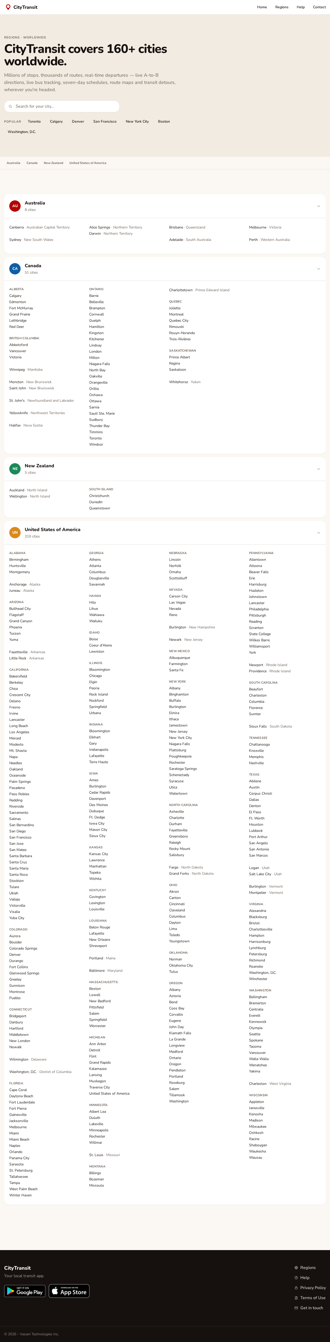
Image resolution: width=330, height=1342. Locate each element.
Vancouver (17, 351)
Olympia (255, 1027)
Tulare (14, 887)
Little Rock (26, 658)
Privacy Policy (313, 1288)
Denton (255, 805)
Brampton (97, 308)
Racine (254, 1138)
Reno (173, 614)
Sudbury (96, 419)
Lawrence (97, 860)
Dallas (254, 799)
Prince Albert (179, 357)
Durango (16, 960)
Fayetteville (27, 652)
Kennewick (257, 1021)
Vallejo (14, 899)
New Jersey (178, 731)
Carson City (178, 596)
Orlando (15, 1151)
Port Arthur (258, 836)
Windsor (96, 444)
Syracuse (176, 781)
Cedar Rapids (99, 792)
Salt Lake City (265, 874)
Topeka (95, 872)
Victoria (15, 357)
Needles (15, 763)
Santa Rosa (18, 874)
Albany (174, 688)
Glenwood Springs (24, 973)
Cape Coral (18, 1089)
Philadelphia (259, 609)
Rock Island (98, 694)
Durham (175, 824)
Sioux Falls (270, 726)
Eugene (175, 1020)
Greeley (15, 979)
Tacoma (255, 1046)
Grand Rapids (100, 1062)
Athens (95, 559)
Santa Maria (18, 868)
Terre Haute (98, 762)
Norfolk (175, 565)
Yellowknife (37, 413)
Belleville (96, 301)
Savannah (97, 584)
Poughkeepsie (180, 756)
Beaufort (256, 689)
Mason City (98, 829)
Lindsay (95, 345)
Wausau (255, 1157)
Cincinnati (177, 904)
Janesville (256, 1108)
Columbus (97, 572)
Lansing (95, 1074)
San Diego (17, 831)
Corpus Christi (260, 793)
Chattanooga (259, 744)
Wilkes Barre (259, 640)
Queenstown (99, 508)
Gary (93, 743)
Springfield (98, 706)
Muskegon (97, 1081)
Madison (256, 1120)
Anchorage (24, 584)
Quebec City (178, 320)
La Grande (177, 1039)
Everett (254, 1015)
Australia (13, 163)
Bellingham (258, 996)
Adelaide (190, 239)
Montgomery (19, 572)
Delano (15, 701)
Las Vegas (177, 602)
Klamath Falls (180, 1033)
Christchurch (99, 495)
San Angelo (258, 843)
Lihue (93, 608)
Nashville (256, 763)
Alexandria (257, 910)
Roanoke (256, 966)
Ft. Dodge (97, 817)
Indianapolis (99, 749)
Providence (270, 671)
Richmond (257, 960)
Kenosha (256, 1114)
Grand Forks (191, 873)
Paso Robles (19, 794)
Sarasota (16, 1164)
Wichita (95, 878)
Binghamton (179, 694)
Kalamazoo (98, 1068)
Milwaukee (257, 1126)
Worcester (97, 1025)
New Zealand (53, 163)
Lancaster (17, 719)
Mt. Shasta (18, 750)
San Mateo (18, 849)
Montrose (17, 991)
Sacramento (18, 812)
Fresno (14, 707)
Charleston (258, 695)
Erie (252, 578)
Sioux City (97, 835)
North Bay (97, 370)
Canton (175, 897)
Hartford (16, 1028)
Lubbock (256, 830)
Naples (14, 1145)
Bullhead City (20, 608)
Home (262, 7)
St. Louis (104, 1154)
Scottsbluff (178, 578)
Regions (281, 7)
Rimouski (176, 326)
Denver (78, 121)
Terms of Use (313, 1298)
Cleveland (177, 910)
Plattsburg (177, 750)
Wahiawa (96, 614)
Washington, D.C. (22, 131)
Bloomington (99, 669)
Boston (164, 121)
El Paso (255, 812)
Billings (95, 1173)
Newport (268, 664)
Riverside (16, 806)
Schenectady (179, 774)
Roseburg (177, 1082)
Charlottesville (260, 929)
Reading (255, 621)
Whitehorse (185, 382)
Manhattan (97, 866)
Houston (256, 824)
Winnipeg (26, 369)
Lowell (94, 994)
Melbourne (265, 227)
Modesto (16, 744)
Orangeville (98, 382)
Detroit (94, 1050)
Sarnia (94, 407)
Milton (94, 357)
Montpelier (266, 892)
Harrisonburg (259, 941)
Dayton (175, 922)
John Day (176, 1026)
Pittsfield (96, 1007)
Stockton (16, 880)
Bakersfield (18, 676)
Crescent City (19, 694)
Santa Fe (176, 670)
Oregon (175, 1064)
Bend (173, 1002)
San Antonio (259, 849)
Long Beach (18, 725)
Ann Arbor (97, 1043)
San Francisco (105, 121)
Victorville (17, 905)
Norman (175, 959)
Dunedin (96, 502)
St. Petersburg (20, 1170)
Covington (97, 896)
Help (301, 7)
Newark (186, 639)
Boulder (15, 942)
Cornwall (96, 314)
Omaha (175, 572)
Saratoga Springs (183, 768)
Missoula (96, 1185)
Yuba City (16, 917)
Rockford (96, 700)
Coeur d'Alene (100, 645)
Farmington (178, 663)
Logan (259, 867)
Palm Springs (20, 781)
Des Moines (98, 804)
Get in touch (311, 1308)
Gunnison (17, 985)
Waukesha (257, 1151)
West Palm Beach (23, 1189)
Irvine (13, 713)
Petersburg (258, 954)
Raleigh (175, 842)
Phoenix (15, 627)
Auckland (28, 490)
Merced (15, 738)
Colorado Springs (23, 948)
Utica (173, 787)
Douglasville (99, 578)
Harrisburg (257, 584)
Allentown (257, 559)
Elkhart (95, 737)
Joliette (174, 308)
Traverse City (99, 1087)
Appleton (256, 1101)
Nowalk (15, 1047)
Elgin (93, 682)
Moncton (30, 382)
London (95, 351)
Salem (94, 1013)
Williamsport (259, 646)
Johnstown (258, 596)
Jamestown (178, 725)
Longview (177, 1045)
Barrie (93, 295)
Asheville (176, 811)
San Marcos (258, 855)
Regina (174, 363)
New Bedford (100, 1001)
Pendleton (177, 1070)
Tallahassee (18, 1176)
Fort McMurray (21, 308)
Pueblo (15, 998)
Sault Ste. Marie (102, 413)
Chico (13, 688)
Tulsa (173, 971)
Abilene (255, 781)
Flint (92, 1056)
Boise (93, 639)
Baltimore (105, 970)
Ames (93, 780)
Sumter (255, 714)
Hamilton (96, 326)
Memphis (256, 756)
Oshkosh (256, 1132)
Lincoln (175, 559)
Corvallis (176, 1014)
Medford (176, 1051)
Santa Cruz (18, 862)
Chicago (95, 675)
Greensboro (178, 836)
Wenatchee (258, 1065)
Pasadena (17, 787)
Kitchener (96, 339)
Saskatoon (177, 369)
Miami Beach (19, 1139)
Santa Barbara (20, 856)
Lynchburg (257, 947)
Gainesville (18, 1114)
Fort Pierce (18, 1108)
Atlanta (95, 565)
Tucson (15, 633)
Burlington (97, 786)
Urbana (95, 713)
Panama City (19, 1158)
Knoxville (256, 750)
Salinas (15, 818)
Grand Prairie (19, 314)
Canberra (39, 227)
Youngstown (179, 941)
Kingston (96, 332)
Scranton (256, 627)
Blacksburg (258, 916)
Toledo (174, 935)
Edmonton (17, 301)
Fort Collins (18, 967)
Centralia (256, 1009)
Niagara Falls (99, 363)
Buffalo (175, 700)
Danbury (16, 1022)
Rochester (97, 1136)
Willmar (95, 1142)
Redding (15, 800)
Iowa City (96, 823)
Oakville (95, 376)
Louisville (96, 909)
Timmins (96, 432)
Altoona (255, 565)
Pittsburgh (257, 615)
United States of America (87, 163)
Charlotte (176, 817)
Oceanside (17, 775)
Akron (174, 891)
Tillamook (177, 1095)
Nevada (175, 608)
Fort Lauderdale (22, 1102)
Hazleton (256, 590)
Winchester (258, 978)
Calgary (56, 121)
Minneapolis (99, 1130)
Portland (102, 958)
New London (19, 1040)
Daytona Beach (21, 1096)
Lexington (97, 903)
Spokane (256, 1040)
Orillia (94, 388)
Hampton (256, 935)
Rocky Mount (179, 848)
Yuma (13, 639)
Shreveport (98, 945)
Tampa (14, 1182)
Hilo (92, 602)
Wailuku (95, 621)
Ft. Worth (257, 818)
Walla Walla (259, 1058)
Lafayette (96, 755)
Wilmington (27, 1059)
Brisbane (187, 227)
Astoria (175, 995)
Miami (14, 1133)
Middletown (19, 1034)
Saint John (31, 388)
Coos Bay (176, 1008)
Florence (256, 707)
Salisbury (176, 854)
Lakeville (96, 1124)
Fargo (186, 867)
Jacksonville (18, 1120)
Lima (173, 928)
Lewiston (96, 651)
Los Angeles (19, 732)
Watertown (178, 793)
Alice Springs (115, 227)
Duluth (94, 1117)
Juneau (21, 590)
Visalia (14, 911)
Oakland (16, 769)
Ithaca (174, 719)
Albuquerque (179, 657)
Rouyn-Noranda (182, 332)
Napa (13, 756)
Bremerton (257, 1003)
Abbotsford (18, 344)
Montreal (176, 314)
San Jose (16, 843)
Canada (32, 163)
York (252, 652)
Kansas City (98, 853)
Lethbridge (18, 320)
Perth (269, 239)
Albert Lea (97, 1111)
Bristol (254, 923)
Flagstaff (16, 614)
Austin (254, 787)
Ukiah (13, 893)
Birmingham (19, 559)
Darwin (111, 233)
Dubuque (96, 811)
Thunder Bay (99, 425)
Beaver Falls (259, 572)
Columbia (256, 701)
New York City (137, 121)
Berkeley (16, 682)
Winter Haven (20, 1195)
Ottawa (95, 401)
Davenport (97, 798)
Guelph (95, 320)
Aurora (14, 936)
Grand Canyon (20, 621)
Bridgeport (17, 1016)
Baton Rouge (99, 927)
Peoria (94, 688)
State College (260, 633)
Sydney (31, 239)
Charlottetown (199, 290)
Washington (179, 1101)
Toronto (34, 121)
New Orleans (99, 939)
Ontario (175, 1057)
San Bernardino (21, 825)
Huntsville (17, 565)
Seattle (254, 1034)
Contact (319, 7)
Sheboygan (258, 1145)
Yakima (254, 1071)
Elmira (174, 713)
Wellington (29, 496)
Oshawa (96, 394)
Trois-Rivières (180, 339)
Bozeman (96, 1179)
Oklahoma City (181, 965)
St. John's (41, 400)
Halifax (26, 425)
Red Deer (16, 326)
